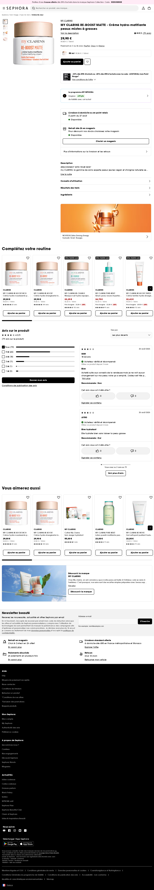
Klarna (101, 46)
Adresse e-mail (84, 616)
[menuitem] (143, 8)
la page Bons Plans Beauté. (49, 853)
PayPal (87, 46)
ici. (56, 851)
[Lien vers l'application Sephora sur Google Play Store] (10, 843)
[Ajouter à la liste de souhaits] (28, 258)
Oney (93, 46)
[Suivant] (150, 288)
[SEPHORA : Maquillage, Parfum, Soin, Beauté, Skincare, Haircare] (17, 8)
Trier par (114, 330)
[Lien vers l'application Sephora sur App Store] (26, 843)
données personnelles (41, 630)
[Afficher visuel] (5, 21)
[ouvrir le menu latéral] (4, 8)
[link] (38, 380)
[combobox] (131, 335)
